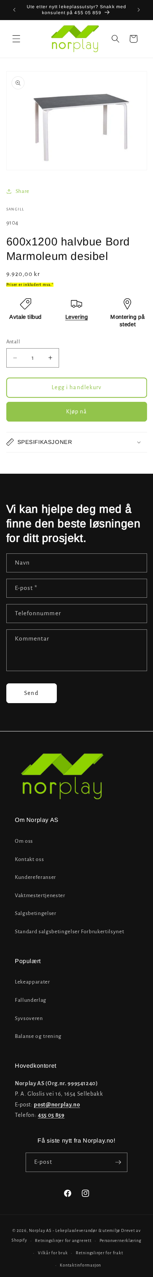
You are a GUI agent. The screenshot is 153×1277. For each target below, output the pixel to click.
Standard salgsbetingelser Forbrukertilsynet (69, 931)
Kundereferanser (35, 877)
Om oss (24, 841)
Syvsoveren (29, 1018)
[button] (16, 39)
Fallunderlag (30, 1000)
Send (31, 693)
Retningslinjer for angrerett (63, 1240)
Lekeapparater (32, 982)
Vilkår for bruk (53, 1253)
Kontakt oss (29, 859)
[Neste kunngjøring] (139, 10)
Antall (13, 341)
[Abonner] (118, 1162)
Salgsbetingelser (35, 913)
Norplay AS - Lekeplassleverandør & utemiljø (74, 1230)
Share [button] (22, 191)
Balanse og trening (38, 1036)
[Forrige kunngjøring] (14, 10)
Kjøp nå (76, 411)
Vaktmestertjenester (40, 895)
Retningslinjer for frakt (99, 1253)
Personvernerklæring (120, 1240)
